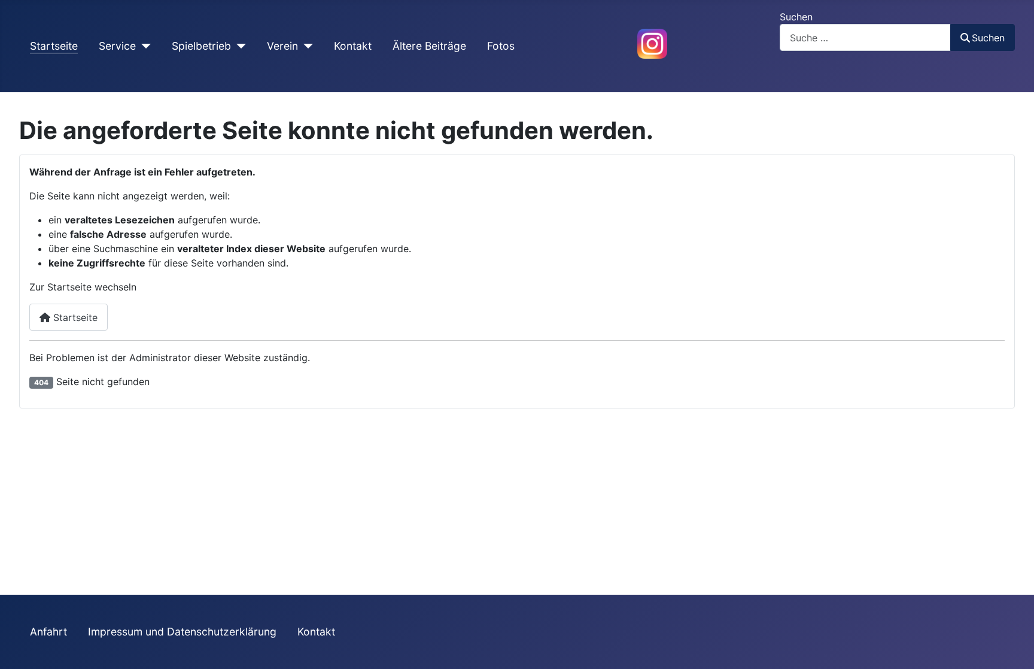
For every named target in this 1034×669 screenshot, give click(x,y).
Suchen (796, 17)
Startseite (54, 46)
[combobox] (865, 37)
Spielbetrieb (201, 46)
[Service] (143, 46)
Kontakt (353, 46)
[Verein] (305, 46)
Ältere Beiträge (429, 46)
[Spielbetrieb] (238, 46)
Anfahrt (48, 631)
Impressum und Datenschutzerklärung (182, 631)
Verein (282, 46)
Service (117, 46)
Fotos (501, 46)
